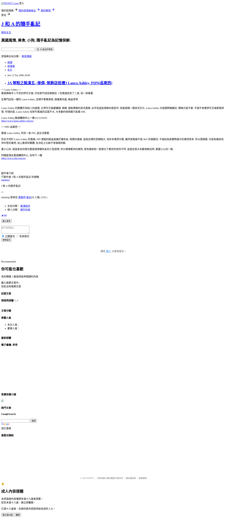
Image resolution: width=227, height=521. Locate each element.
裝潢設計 (25, 206)
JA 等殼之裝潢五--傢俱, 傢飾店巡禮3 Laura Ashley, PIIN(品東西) (59, 83)
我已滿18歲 (7, 515)
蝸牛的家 (25, 209)
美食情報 (27, 56)
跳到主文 (6, 32)
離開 (18, 515)
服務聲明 (143, 478)
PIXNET (90, 478)
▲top (4, 215)
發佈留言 (6, 240)
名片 (9, 70)
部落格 (11, 66)
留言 (28, 197)
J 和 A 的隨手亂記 (20, 24)
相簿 (9, 62)
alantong (5, 180)
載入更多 (6, 221)
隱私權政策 (131, 478)
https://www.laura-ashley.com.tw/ (17, 121)
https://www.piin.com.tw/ (13, 158)
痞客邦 (22, 197)
